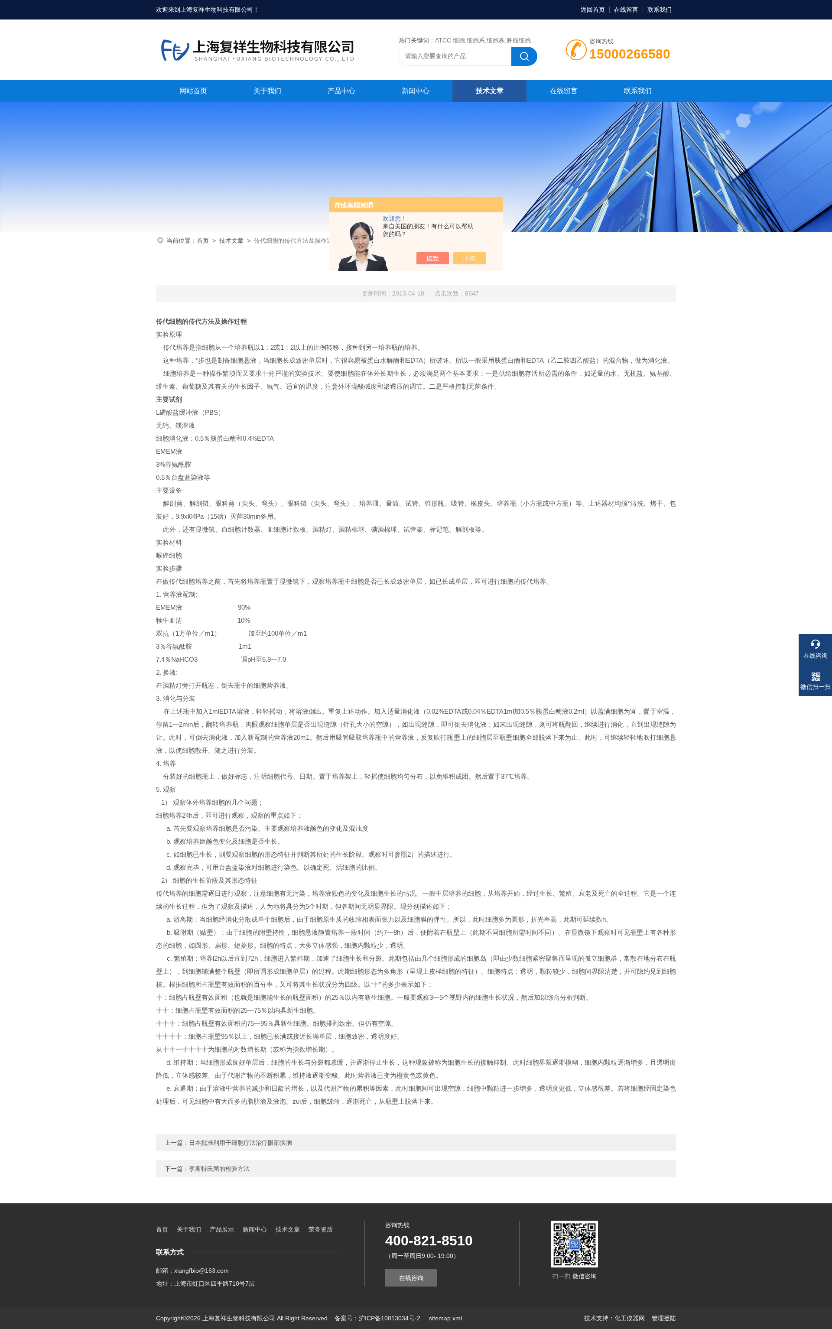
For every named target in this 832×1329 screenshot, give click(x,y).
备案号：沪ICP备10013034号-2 (378, 1318)
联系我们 (659, 9)
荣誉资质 (321, 1229)
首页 (203, 240)
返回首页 (593, 9)
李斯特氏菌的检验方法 (219, 1168)
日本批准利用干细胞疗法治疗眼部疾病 (240, 1142)
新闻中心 (415, 90)
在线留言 (626, 9)
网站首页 (193, 90)
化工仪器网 (629, 1318)
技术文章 (490, 90)
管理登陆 (664, 1318)
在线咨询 (411, 1277)
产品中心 (341, 90)
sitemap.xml (445, 1318)
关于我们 (267, 90)
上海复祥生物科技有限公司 (216, 9)
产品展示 (222, 1229)
